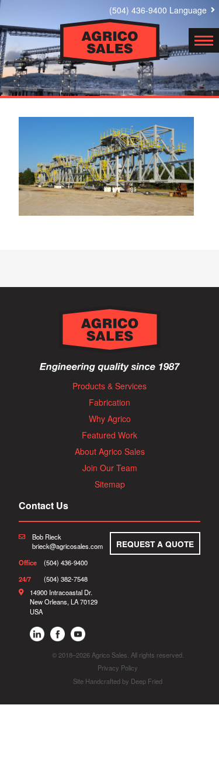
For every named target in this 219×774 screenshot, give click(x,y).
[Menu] (204, 40)
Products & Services (109, 386)
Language (188, 10)
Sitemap (110, 484)
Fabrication (109, 402)
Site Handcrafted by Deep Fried (117, 681)
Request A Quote (155, 544)
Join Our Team (109, 468)
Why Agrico (110, 418)
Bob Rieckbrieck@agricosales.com (67, 541)
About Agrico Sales (110, 451)
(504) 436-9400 (138, 10)
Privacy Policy (118, 667)
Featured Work (109, 435)
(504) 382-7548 (66, 578)
